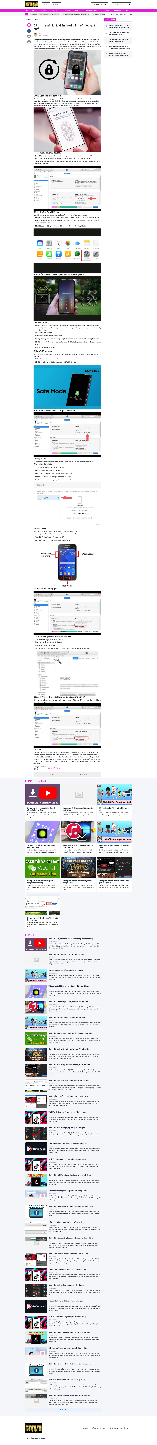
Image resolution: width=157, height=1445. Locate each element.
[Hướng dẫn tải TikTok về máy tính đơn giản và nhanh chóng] (36, 1180)
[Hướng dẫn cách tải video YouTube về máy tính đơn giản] (36, 1085)
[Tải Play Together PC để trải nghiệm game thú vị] (36, 975)
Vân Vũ (41, 34)
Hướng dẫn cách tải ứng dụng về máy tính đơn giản (67, 1128)
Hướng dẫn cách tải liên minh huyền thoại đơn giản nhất (78, 882)
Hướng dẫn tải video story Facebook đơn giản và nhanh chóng (71, 1238)
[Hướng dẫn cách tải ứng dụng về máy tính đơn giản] (36, 1133)
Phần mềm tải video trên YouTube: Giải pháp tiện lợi (67, 1222)
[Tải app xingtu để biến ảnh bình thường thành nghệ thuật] (36, 991)
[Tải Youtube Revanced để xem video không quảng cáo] (36, 1148)
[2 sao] (52, 768)
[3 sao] (54, 768)
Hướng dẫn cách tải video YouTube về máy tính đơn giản (42, 919)
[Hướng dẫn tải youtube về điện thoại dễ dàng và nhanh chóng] (36, 944)
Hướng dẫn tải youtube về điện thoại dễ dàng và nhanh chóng (41, 809)
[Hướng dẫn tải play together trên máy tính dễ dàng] (36, 1022)
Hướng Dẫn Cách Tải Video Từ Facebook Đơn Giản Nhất (68, 1096)
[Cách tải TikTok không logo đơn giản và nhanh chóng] (36, 1164)
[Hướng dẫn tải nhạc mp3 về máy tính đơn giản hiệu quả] (36, 1007)
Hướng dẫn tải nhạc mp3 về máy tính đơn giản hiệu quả (78, 846)
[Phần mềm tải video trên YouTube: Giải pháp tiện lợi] (36, 1227)
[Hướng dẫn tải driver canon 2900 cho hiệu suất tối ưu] (36, 960)
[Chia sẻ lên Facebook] (29, 31)
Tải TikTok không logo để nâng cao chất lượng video (67, 1112)
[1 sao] (49, 768)
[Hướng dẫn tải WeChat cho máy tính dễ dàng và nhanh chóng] (36, 1038)
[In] (29, 42)
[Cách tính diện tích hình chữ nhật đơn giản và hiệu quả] (36, 1416)
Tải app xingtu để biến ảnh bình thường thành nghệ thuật (90, 14)
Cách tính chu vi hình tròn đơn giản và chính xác (65, 1427)
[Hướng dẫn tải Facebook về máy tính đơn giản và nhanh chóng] (36, 1211)
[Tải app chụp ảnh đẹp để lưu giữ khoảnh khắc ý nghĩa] (36, 1196)
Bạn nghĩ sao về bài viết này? (40, 768)
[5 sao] (60, 768)
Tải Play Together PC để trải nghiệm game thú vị (58, 14)
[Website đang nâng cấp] (32, 4)
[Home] (29, 25)
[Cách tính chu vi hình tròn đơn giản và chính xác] (36, 1432)
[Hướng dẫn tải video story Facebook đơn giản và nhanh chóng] (36, 1243)
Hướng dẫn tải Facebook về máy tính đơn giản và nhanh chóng (71, 1206)
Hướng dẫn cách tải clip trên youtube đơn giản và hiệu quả (114, 882)
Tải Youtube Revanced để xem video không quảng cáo (68, 1143)
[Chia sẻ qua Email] (29, 36)
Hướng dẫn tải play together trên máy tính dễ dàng (114, 846)
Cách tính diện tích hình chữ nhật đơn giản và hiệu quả (68, 1411)
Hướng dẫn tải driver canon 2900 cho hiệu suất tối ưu (78, 809)
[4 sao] (57, 768)
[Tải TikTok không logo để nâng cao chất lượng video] (36, 1117)
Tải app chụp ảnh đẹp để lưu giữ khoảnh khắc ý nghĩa (68, 1191)
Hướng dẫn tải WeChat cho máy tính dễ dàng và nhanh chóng (41, 882)
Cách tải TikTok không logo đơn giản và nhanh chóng (67, 1159)
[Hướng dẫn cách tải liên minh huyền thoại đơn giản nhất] (36, 1054)
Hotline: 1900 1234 (100, 4)
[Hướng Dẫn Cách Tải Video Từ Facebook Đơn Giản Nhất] (36, 1101)
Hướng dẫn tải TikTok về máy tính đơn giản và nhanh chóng (70, 1175)
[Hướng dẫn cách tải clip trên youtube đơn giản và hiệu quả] (36, 1070)
